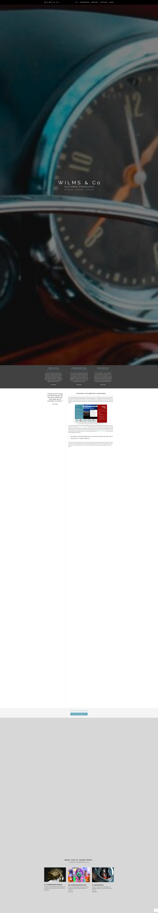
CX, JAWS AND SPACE (98, 885)
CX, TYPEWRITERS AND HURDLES (53, 884)
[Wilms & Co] (51, 2)
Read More (46, 890)
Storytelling (103, 2)
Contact (111, 2)
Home (76, 2)
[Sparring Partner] (78, 376)
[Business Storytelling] (102, 376)
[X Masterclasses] (54, 376)
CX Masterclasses (84, 2)
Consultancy (94, 2)
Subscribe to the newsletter (79, 714)
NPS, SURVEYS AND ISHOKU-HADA (77, 885)
